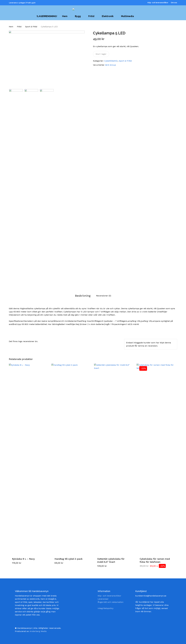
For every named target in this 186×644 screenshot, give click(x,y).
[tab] (83, 296)
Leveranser (103, 599)
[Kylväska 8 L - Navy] (29, 458)
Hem (11, 27)
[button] (22, 568)
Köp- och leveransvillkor (109, 596)
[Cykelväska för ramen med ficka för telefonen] (157, 458)
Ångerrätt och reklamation (110, 602)
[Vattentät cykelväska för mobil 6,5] (114, 458)
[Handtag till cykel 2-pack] (71, 458)
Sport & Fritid (31, 27)
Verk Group (110, 65)
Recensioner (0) (103, 295)
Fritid (19, 27)
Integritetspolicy (105, 608)
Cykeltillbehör (111, 61)
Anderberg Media (38, 631)
